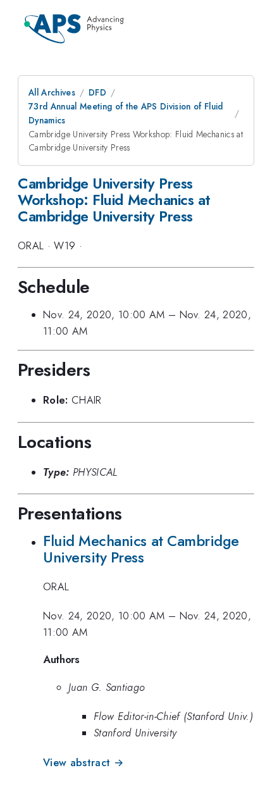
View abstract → (83, 762)
